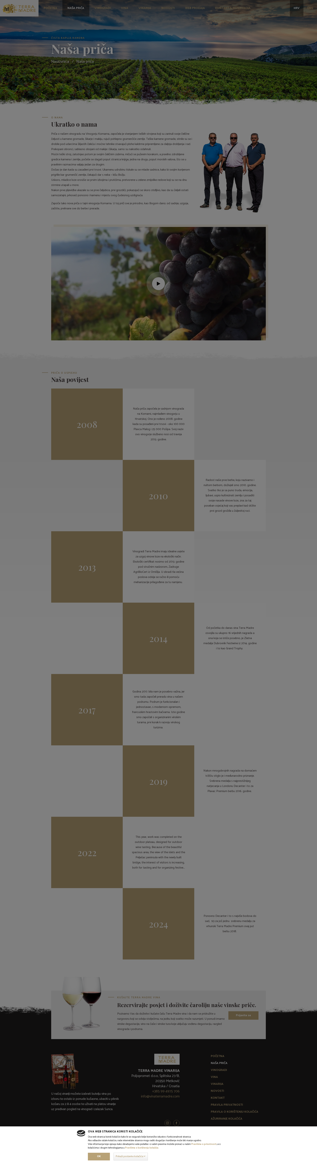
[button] (131, 1156)
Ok (99, 1156)
